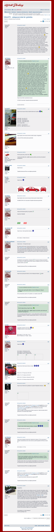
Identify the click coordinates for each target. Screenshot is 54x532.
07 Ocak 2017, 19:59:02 (21, 165)
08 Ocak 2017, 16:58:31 (21, 302)
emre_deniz (9, 165)
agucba (8, 209)
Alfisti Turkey (6, 525)
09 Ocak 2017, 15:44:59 (21, 485)
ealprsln (8, 485)
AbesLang (8, 271)
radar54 (8, 363)
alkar (7, 325)
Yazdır (5, 21)
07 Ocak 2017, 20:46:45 (21, 177)
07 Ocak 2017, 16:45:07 (21, 25)
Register (45, 14)
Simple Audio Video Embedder (27, 528)
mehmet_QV (9, 228)
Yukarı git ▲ (47, 525)
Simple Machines (30, 527)
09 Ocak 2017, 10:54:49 (21, 403)
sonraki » (48, 19)
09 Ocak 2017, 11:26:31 (21, 437)
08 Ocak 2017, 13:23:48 (21, 228)
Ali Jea (7, 133)
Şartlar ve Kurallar (41, 525)
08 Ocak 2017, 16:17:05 (21, 257)
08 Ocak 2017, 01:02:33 (21, 195)
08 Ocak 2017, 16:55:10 (21, 284)
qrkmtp (8, 195)
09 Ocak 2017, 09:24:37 (21, 383)
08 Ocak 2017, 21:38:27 (21, 341)
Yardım (36, 525)
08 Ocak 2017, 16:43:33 (21, 271)
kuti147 (8, 108)
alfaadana (8, 437)
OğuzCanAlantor (10, 241)
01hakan (8, 58)
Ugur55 (8, 341)
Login (49, 14)
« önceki (44, 19)
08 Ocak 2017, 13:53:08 (21, 241)
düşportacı (8, 383)
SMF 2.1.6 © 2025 (23, 527)
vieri (7, 177)
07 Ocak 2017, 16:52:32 (21, 108)
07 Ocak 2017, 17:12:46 (21, 133)
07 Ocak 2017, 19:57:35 (21, 152)
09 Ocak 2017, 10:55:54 (21, 420)
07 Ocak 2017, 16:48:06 (21, 58)
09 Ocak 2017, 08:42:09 (21, 363)
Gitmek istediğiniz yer (27, 518)
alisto (7, 152)
